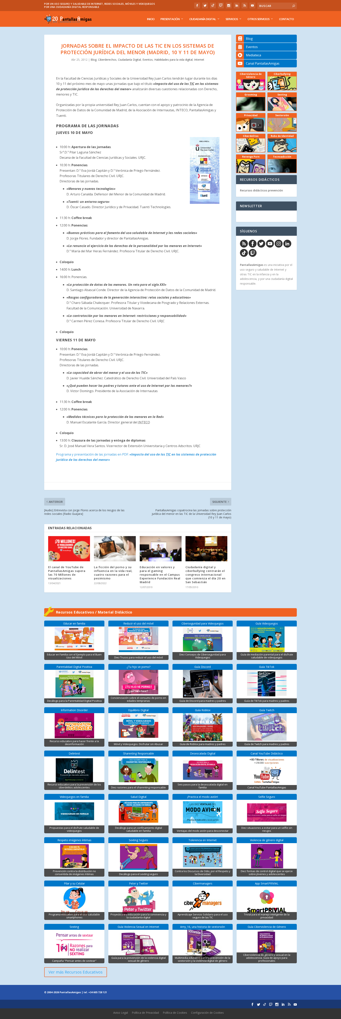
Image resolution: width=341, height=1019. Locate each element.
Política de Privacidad (145, 1012)
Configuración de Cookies (207, 1012)
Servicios (232, 19)
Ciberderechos (107, 59)
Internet (199, 59)
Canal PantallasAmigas (262, 63)
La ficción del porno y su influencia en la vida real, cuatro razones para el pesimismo (113, 572)
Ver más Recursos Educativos (76, 972)
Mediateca (253, 55)
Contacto (286, 19)
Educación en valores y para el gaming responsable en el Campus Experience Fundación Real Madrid (160, 574)
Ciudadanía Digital (202, 19)
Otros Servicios (258, 19)
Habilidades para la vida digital (173, 59)
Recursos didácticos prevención (261, 190)
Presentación (170, 19)
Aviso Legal (120, 1012)
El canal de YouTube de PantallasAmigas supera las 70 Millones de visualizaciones (66, 572)
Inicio (151, 19)
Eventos (147, 59)
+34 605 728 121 (97, 992)
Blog (93, 59)
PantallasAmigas (251, 265)
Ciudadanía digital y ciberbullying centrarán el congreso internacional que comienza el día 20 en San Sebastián (205, 574)
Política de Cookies (175, 1012)
